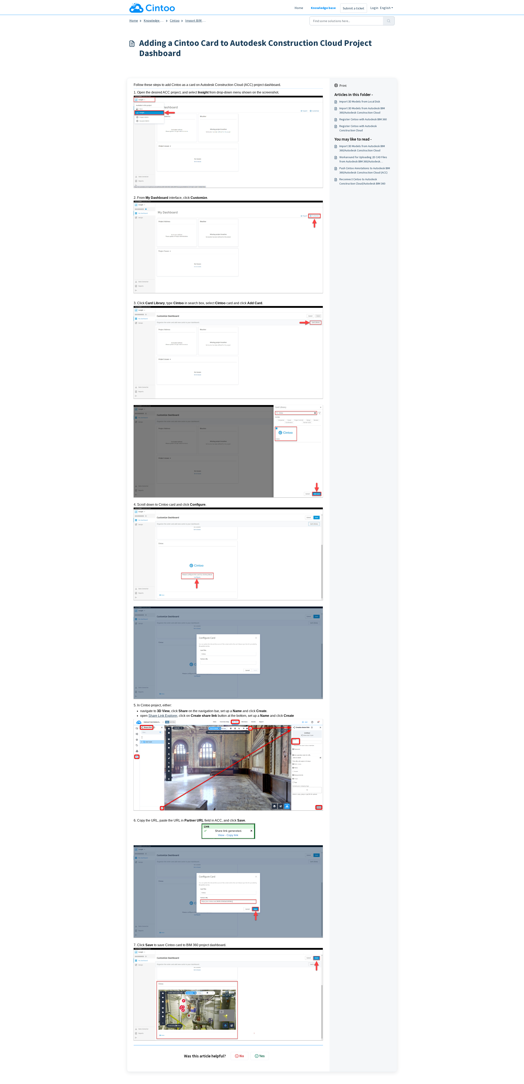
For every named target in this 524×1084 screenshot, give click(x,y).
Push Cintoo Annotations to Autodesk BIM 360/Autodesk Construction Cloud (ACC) (364, 170)
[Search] (389, 20)
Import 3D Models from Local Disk (359, 101)
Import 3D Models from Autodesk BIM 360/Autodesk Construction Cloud (362, 110)
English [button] (385, 8)
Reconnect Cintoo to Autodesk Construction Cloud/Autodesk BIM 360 (362, 181)
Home (299, 8)
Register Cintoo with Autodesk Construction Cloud (358, 128)
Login (374, 8)
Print (343, 85)
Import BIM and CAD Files (203, 20)
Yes (262, 1056)
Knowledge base (323, 8)
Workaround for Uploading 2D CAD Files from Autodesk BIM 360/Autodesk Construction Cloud (363, 159)
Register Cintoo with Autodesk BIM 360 (363, 119)
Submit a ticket (353, 8)
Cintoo (175, 20)
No (241, 1056)
